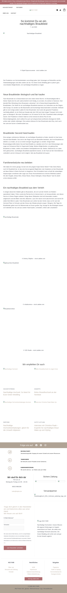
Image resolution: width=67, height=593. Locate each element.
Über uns (11, 567)
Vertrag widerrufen (33, 579)
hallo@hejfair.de (17, 491)
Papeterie (56, 567)
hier (4, 542)
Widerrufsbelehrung (33, 574)
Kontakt (11, 572)
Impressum (33, 569)
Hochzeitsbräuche (55, 572)
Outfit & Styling (55, 569)
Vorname (6, 524)
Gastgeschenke (56, 574)
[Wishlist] (57, 10)
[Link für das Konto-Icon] (60, 10)
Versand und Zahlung (11, 569)
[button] (13, 7)
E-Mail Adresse (9, 518)
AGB (33, 567)
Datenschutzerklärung (33, 572)
